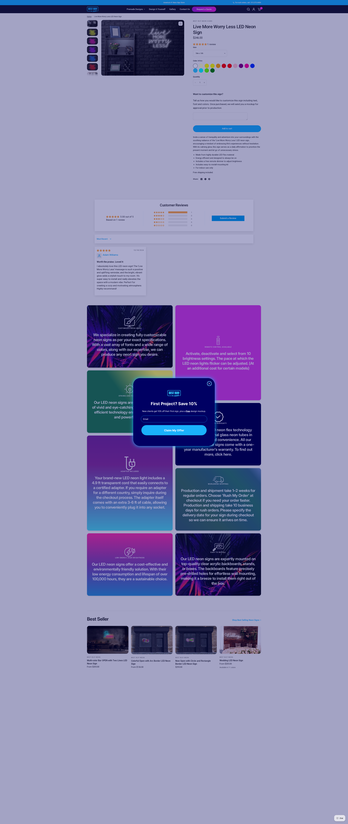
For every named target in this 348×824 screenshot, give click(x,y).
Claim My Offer (174, 430)
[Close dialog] (209, 384)
